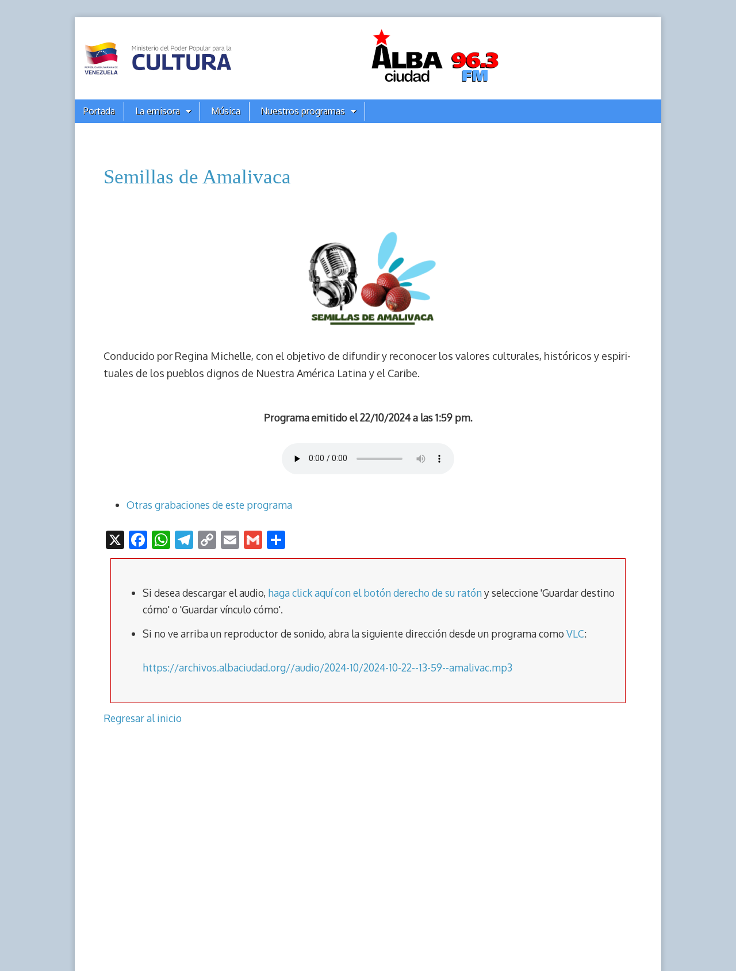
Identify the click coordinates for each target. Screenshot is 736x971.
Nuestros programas (302, 111)
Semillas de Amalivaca (197, 177)
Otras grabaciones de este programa (209, 504)
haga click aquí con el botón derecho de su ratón (375, 592)
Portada (99, 111)
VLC (575, 633)
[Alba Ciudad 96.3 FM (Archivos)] (368, 58)
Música (225, 111)
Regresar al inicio (142, 718)
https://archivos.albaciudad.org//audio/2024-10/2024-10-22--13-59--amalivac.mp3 (327, 667)
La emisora (157, 111)
